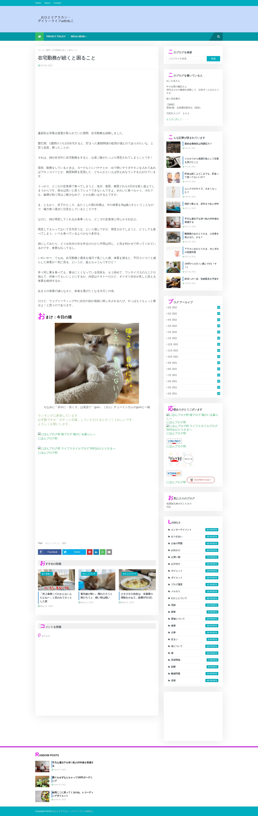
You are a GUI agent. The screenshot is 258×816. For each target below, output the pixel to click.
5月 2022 (194, 313)
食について (190, 646)
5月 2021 (194, 387)
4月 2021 (194, 393)
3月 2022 (194, 326)
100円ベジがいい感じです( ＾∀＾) (200, 265)
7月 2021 (194, 375)
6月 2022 (194, 307)
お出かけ (190, 550)
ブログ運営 (190, 584)
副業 (190, 666)
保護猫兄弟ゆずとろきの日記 (178, 505)
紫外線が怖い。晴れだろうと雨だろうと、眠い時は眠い (97, 595)
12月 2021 (194, 344)
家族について (190, 618)
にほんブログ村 (48, 438)
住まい (190, 639)
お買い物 (190, 557)
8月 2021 (194, 369)
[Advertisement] (159, 19)
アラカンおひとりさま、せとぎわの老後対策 (202, 250)
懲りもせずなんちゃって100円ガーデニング (72, 779)
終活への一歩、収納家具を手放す (202, 279)
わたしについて (52, 543)
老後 (190, 680)
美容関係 (190, 660)
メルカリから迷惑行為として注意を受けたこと (202, 160)
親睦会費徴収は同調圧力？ (198, 143)
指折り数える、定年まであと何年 (202, 203)
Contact (57, 3)
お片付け (190, 564)
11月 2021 (194, 350)
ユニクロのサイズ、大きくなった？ (201, 190)
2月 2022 (194, 332)
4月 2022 (194, 319)
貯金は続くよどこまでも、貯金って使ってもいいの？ (202, 175)
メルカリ (190, 591)
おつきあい (190, 536)
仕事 (190, 632)
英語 (190, 605)
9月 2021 (194, 363)
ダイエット (190, 577)
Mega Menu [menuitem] (78, 36)
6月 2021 (194, 381)
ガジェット (190, 570)
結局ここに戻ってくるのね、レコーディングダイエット (72, 794)
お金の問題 (190, 543)
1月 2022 (194, 338)
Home (38, 3)
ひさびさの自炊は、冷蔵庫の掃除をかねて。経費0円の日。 (137, 595)
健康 (48, 50)
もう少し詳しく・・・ (177, 119)
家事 (190, 612)
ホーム (41, 50)
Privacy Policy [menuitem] (56, 36)
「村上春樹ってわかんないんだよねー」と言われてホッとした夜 (56, 597)
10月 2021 (194, 356)
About (47, 3)
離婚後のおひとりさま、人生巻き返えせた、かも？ (202, 235)
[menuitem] (39, 36)
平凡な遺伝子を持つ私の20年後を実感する (202, 220)
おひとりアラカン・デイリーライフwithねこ (73, 811)
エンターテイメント (190, 529)
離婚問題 (190, 673)
